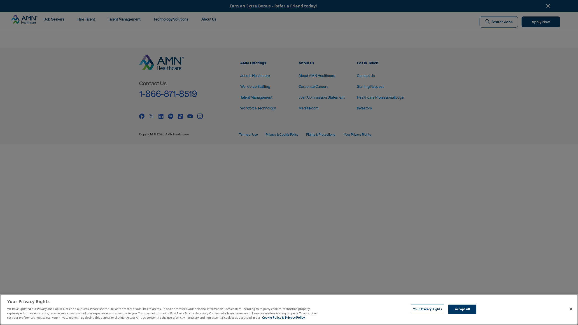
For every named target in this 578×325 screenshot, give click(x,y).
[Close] (571, 309)
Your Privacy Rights (427, 309)
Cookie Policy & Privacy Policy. (283, 317)
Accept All (462, 309)
